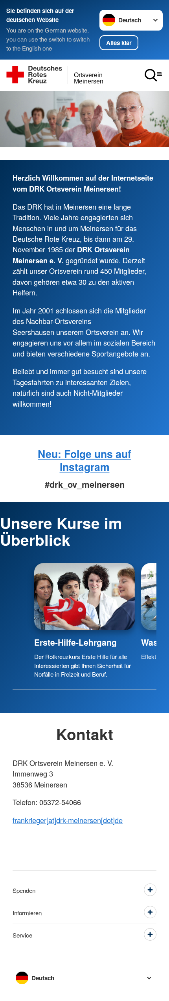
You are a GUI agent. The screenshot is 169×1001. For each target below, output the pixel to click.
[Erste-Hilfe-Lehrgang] (84, 596)
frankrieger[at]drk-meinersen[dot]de (68, 820)
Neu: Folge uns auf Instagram (84, 460)
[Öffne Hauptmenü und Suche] (153, 75)
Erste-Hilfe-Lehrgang (75, 642)
